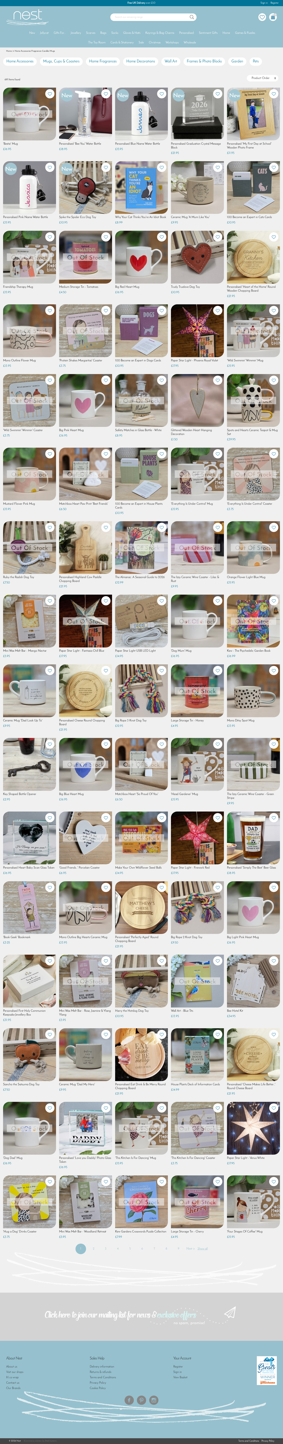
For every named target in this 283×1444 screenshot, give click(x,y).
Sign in (264, 3)
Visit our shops (14, 1372)
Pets (256, 61)
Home (226, 33)
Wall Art (171, 61)
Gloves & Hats (131, 33)
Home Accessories (19, 61)
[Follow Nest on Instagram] (153, 1400)
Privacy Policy (98, 1382)
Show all (203, 1248)
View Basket (180, 1377)
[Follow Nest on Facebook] (129, 1400)
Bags (103, 33)
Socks (114, 33)
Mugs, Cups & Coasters (61, 61)
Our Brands (13, 1388)
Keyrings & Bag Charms (159, 33)
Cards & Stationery (122, 42)
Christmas (155, 42)
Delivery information (102, 1366)
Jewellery (76, 33)
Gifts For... (60, 33)
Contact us (12, 1382)
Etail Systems (51, 1441)
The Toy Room (96, 42)
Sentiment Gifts (208, 33)
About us (11, 1366)
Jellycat (44, 33)
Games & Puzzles (245, 33)
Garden (237, 61)
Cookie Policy (98, 1388)
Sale (141, 42)
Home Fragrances (103, 61)
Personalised (186, 33)
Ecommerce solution (33, 1441)
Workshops (172, 42)
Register (274, 3)
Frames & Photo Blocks (204, 61)
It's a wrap (12, 1377)
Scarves (90, 33)
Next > (190, 1248)
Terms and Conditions (103, 1377)
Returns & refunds (100, 1372)
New (32, 33)
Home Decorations (140, 61)
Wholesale (190, 42)
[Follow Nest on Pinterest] (141, 1400)
